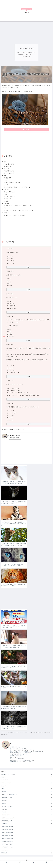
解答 (29, 267)
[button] (49, 425)
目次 (26, 130)
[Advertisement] (26, 32)
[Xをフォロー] (11, 764)
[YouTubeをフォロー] (13, 764)
